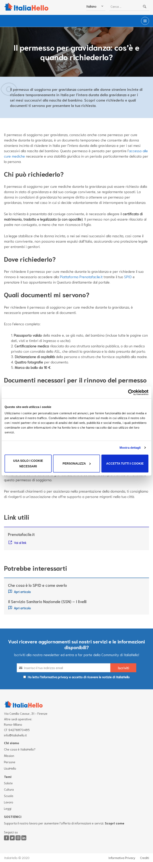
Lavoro (8, 802)
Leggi (7, 808)
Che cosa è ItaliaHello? (19, 749)
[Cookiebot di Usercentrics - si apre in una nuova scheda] (131, 392)
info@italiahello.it (15, 735)
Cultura (9, 789)
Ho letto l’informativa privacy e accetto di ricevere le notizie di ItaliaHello (79, 677)
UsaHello (10, 768)
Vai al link (20, 542)
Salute (8, 783)
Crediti (144, 857)
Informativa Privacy (121, 857)
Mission (9, 755)
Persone (9, 762)
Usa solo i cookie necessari (28, 463)
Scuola (8, 795)
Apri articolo (22, 591)
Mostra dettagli (130, 447)
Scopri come (114, 823)
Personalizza (74, 463)
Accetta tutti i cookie (125, 463)
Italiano (91, 6)
